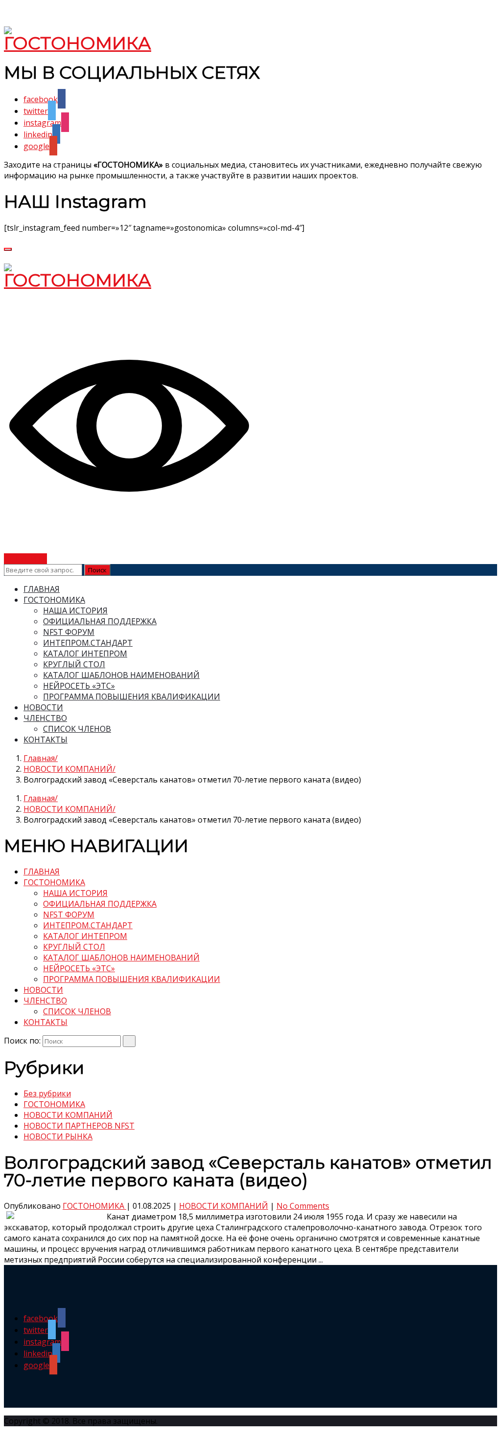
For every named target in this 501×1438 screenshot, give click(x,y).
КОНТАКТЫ (45, 739)
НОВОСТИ (43, 707)
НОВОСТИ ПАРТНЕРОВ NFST (79, 1125)
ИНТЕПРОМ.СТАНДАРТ (88, 642)
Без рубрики (47, 1093)
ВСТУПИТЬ (25, 558)
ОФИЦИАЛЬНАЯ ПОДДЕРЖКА (100, 621)
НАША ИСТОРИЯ (75, 610)
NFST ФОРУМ (68, 632)
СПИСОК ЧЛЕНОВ (77, 728)
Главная (39, 758)
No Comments (302, 1205)
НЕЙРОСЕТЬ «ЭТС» (79, 685)
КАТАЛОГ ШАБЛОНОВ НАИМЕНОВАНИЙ (121, 675)
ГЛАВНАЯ (41, 589)
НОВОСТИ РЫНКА (57, 1136)
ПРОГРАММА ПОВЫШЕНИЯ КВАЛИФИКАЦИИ (131, 696)
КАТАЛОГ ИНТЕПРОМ (85, 653)
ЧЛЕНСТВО (45, 718)
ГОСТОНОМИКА (54, 599)
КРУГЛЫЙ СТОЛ (74, 664)
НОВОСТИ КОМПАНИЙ (68, 768)
